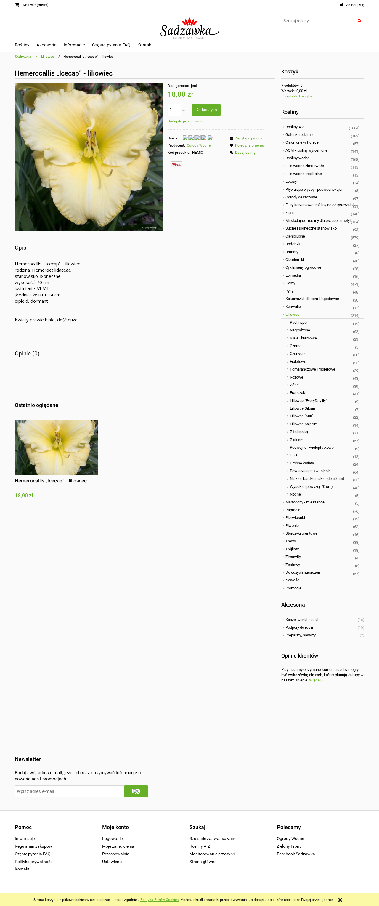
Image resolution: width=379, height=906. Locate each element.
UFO (293, 455)
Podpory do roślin (299, 627)
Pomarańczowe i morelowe (312, 369)
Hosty (290, 283)
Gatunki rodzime (299, 134)
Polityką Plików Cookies (159, 900)
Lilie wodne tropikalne (303, 173)
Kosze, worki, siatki (301, 620)
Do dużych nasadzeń (302, 572)
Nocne (295, 494)
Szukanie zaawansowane (213, 838)
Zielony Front (289, 846)
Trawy (290, 541)
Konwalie (293, 306)
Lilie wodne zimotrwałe (304, 165)
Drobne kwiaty (302, 463)
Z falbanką (299, 431)
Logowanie (112, 838)
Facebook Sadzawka (296, 854)
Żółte (294, 385)
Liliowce (292, 314)
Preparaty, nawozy (300, 635)
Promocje (293, 588)
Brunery (291, 252)
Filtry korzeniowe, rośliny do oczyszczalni (319, 205)
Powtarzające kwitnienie (310, 471)
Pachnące (298, 322)
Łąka (289, 213)
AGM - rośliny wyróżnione (306, 150)
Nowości (292, 580)
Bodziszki (293, 244)
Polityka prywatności (34, 861)
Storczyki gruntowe (301, 533)
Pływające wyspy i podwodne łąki (313, 189)
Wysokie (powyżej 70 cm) (311, 486)
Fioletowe (298, 361)
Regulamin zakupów (33, 846)
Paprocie (292, 510)
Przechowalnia (115, 854)
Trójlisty (292, 549)
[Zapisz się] (136, 791)
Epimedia (293, 275)
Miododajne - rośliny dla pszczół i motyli (318, 220)
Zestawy (292, 564)
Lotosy (291, 181)
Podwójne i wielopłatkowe (312, 447)
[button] (246, 138)
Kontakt (22, 869)
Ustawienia (112, 861)
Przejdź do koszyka (296, 96)
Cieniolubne (295, 236)
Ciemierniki (294, 259)
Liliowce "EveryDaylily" (308, 400)
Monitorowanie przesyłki (212, 854)
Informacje (25, 838)
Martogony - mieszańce (305, 502)
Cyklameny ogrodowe (303, 267)
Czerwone (298, 353)
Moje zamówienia (118, 846)
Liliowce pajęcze (304, 424)
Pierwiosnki (295, 517)
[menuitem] (22, 46)
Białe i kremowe (303, 338)
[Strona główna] (189, 26)
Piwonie (292, 525)
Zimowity (293, 556)
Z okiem (296, 439)
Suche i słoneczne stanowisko (311, 228)
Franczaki (298, 392)
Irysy (289, 290)
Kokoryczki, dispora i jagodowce (312, 298)
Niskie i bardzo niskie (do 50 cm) (317, 478)
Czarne (295, 346)
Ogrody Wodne (199, 145)
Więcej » (316, 680)
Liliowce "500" (301, 416)
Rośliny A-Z (294, 127)
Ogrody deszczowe (301, 197)
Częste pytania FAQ (33, 854)
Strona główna (203, 861)
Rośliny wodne (297, 158)
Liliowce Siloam (303, 408)
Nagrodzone (300, 330)
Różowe (296, 377)
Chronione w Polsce (302, 142)
